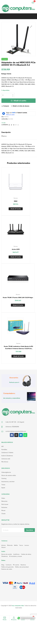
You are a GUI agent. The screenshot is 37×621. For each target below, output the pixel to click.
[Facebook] (12, 435)
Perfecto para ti (14, 382)
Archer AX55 (16, 249)
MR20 (15, 201)
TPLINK (3, 123)
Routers (10, 119)
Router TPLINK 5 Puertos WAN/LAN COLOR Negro (18, 297)
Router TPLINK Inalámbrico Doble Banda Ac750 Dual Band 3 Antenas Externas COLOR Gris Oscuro (18, 348)
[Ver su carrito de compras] (33, 2)
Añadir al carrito (20, 101)
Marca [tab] (3, 136)
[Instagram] (16, 435)
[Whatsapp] (25, 435)
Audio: (3, 551)
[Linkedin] (21, 435)
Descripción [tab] (6, 132)
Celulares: (4, 541)
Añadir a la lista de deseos (21, 106)
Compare (6, 106)
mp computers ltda (18, 605)
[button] (31, 26)
